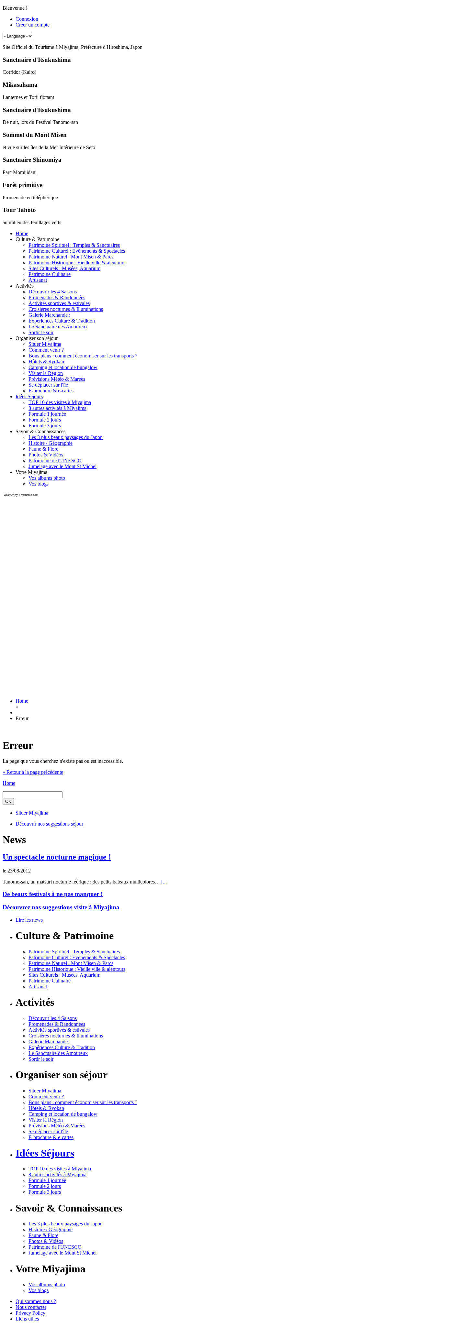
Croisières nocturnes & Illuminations (65, 309)
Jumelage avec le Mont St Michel (62, 466)
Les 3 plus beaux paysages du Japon (65, 437)
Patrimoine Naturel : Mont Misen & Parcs (70, 256)
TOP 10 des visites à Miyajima (59, 402)
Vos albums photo (46, 478)
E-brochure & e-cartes (51, 390)
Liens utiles (27, 1319)
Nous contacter (31, 1307)
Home (22, 233)
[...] (164, 881)
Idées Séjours (29, 396)
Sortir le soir (40, 332)
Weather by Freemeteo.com (21, 495)
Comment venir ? (46, 350)
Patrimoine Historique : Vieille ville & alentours (76, 262)
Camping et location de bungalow (62, 367)
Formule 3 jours (44, 425)
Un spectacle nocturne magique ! (57, 857)
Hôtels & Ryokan (46, 361)
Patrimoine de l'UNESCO (55, 460)
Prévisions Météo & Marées (56, 379)
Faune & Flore (43, 449)
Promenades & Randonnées (56, 297)
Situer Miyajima (44, 344)
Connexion (27, 19)
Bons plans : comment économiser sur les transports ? (82, 355)
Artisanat (37, 280)
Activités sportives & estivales (59, 303)
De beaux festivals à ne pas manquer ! (53, 894)
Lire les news (29, 920)
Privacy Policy (30, 1313)
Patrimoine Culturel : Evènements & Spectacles (76, 251)
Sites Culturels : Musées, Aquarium (64, 268)
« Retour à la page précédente (33, 772)
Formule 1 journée (47, 414)
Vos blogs (38, 484)
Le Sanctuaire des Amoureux (58, 326)
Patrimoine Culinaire (49, 274)
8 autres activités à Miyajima (57, 408)
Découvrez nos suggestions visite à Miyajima (61, 907)
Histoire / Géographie (50, 443)
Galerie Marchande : (49, 315)
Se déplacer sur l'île (48, 385)
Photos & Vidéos (45, 454)
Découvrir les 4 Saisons (52, 291)
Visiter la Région (45, 373)
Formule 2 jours (44, 419)
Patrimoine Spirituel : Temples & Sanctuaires (74, 245)
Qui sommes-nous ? (36, 1301)
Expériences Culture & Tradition (61, 321)
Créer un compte (33, 24)
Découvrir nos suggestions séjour (49, 824)
